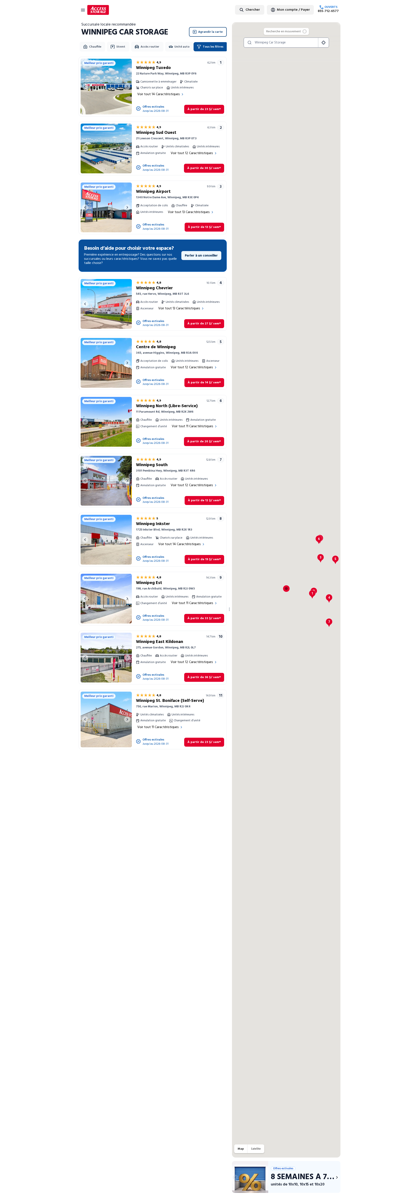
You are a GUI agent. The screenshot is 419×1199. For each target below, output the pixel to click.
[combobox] (285, 42)
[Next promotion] (337, 1177)
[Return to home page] (98, 10)
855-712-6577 (328, 11)
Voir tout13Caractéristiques (189, 212)
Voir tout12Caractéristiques (192, 153)
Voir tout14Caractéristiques (158, 94)
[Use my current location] (323, 43)
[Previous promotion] (235, 1177)
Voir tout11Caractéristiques (192, 426)
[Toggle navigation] (83, 9)
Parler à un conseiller (201, 255)
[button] (312, 594)
